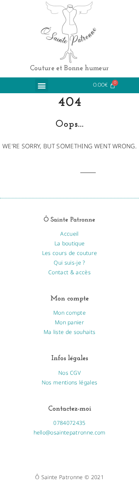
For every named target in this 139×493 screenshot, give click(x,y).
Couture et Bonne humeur (69, 68)
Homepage (63, 172)
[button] (41, 85)
